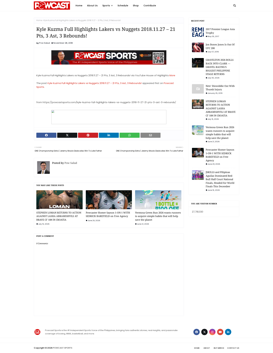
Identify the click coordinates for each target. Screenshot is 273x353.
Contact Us (233, 348)
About (206, 348)
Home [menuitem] (79, 5)
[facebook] (196, 332)
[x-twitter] (204, 332)
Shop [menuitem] (136, 5)
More (172, 75)
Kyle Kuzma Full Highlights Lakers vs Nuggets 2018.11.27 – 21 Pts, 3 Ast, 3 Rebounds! (95, 83)
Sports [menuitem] (106, 5)
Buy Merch (219, 348)
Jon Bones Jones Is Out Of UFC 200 (220, 46)
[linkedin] (228, 332)
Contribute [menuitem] (149, 5)
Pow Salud (44, 42)
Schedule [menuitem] (123, 5)
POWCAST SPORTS (62, 347)
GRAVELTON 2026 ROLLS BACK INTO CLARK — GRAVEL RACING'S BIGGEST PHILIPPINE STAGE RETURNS (220, 67)
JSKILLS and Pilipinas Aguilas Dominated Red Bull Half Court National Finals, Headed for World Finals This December (220, 179)
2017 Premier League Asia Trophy (220, 31)
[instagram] (212, 332)
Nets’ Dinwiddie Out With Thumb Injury (220, 87)
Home (39, 20)
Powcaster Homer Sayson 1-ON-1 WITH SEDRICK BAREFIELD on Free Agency (108, 214)
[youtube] (220, 332)
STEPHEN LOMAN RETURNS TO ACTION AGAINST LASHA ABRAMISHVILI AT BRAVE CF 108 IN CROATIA (58, 216)
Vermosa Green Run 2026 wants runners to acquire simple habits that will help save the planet (158, 216)
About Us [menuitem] (92, 5)
